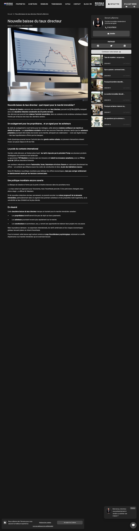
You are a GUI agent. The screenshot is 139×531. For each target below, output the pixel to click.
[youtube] (126, 7)
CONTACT (77, 4)
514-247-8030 (130, 4)
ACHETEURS (32, 4)
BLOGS (86, 4)
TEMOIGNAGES (56, 4)
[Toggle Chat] (133, 525)
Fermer (133, 508)
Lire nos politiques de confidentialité (43, 526)
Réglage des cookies (45, 522)
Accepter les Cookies (70, 522)
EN (91, 4)
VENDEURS (44, 4)
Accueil (10, 14)
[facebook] (134, 7)
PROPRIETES (20, 4)
